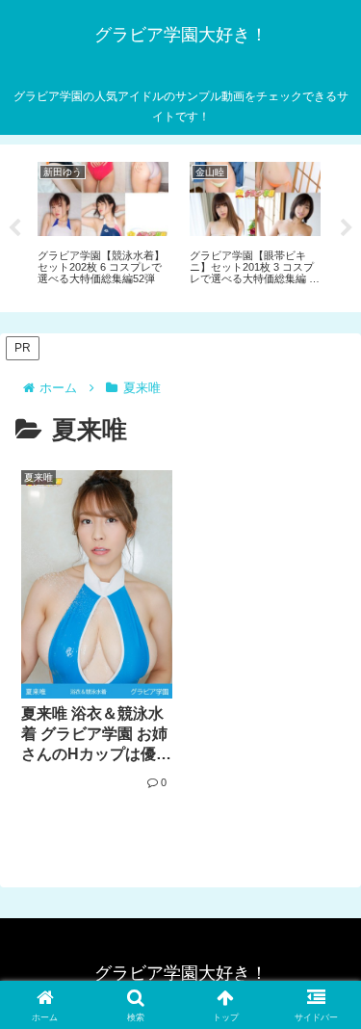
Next (346, 228)
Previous (14, 228)
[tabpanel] (103, 225)
